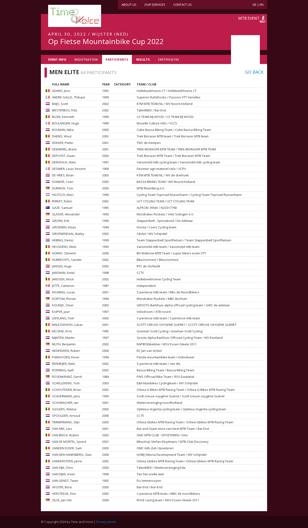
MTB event (248, 18)
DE (255, 4)
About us (129, 4)
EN (261, 4)
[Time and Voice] (67, 16)
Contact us (182, 4)
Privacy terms (106, 522)
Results (143, 59)
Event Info (57, 59)
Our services (154, 4)
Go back (254, 72)
